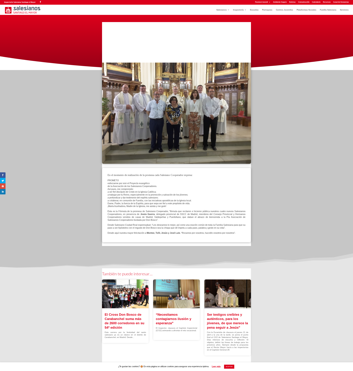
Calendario (316, 2)
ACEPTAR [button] (229, 366)
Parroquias (267, 10)
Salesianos (221, 10)
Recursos (327, 2)
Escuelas (254, 10)
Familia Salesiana (328, 10)
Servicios (344, 10)
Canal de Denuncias (341, 2)
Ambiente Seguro (280, 2)
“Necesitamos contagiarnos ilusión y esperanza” (173, 319)
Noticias (292, 2)
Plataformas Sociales (306, 10)
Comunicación (303, 2)
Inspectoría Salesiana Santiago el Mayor (20, 2)
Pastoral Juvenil (261, 2)
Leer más (216, 366)
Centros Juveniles (284, 10)
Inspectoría (238, 10)
